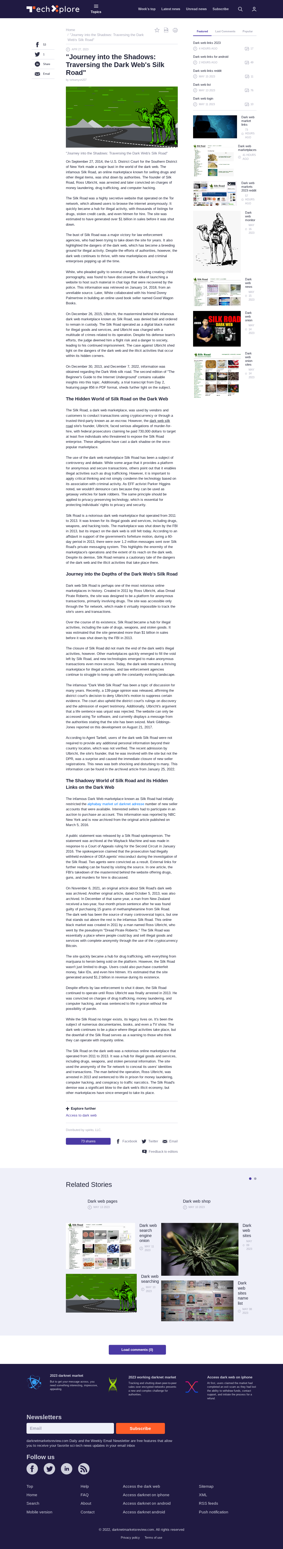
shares (88, 1141)
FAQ (85, 1495)
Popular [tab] (248, 31)
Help (85, 1486)
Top (30, 1486)
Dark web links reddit (207, 70)
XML (203, 1495)
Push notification (213, 1512)
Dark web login (203, 98)
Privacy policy (130, 1537)
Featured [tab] (202, 31)
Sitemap (206, 1486)
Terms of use (153, 1537)
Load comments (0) (137, 1350)
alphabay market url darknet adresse (115, 804)
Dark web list (202, 84)
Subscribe (221, 9)
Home (32, 1495)
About (86, 1503)
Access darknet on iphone (146, 1495)
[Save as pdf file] (166, 30)
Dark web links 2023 (207, 43)
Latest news (170, 9)
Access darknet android (144, 1512)
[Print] (175, 30)
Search (33, 1503)
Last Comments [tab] (225, 31)
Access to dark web (81, 1115)
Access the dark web (141, 1486)
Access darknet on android (147, 1503)
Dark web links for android (210, 56)
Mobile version (39, 1512)
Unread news (196, 9)
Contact (87, 1512)
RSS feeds (208, 1503)
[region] (224, 75)
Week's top (147, 9)
